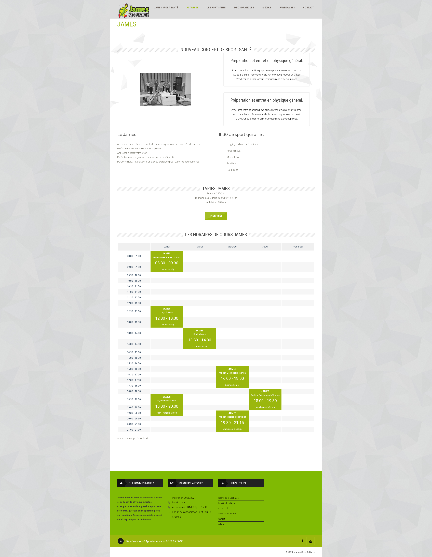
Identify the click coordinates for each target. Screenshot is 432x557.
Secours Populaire (227, 513)
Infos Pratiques (244, 7)
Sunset (221, 519)
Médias (266, 7)
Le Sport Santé (216, 7)
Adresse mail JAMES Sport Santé (189, 507)
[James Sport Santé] (133, 11)
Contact (308, 7)
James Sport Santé (166, 7)
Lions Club (223, 508)
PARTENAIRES (287, 7)
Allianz (221, 524)
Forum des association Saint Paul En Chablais (191, 514)
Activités (192, 7)
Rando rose (178, 502)
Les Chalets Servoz (227, 503)
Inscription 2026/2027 (184, 497)
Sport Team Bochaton (228, 498)
